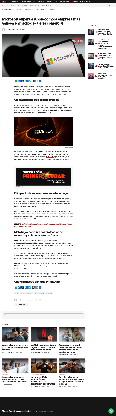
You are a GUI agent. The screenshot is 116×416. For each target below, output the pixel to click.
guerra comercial (39, 293)
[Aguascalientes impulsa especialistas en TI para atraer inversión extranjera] (15, 365)
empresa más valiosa (26, 293)
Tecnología (5, 5)
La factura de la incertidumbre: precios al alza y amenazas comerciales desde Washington (105, 44)
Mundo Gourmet (34, 5)
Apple (16, 293)
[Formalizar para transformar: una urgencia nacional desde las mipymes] (91, 32)
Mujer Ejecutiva (22, 5)
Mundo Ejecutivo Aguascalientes (16, 411)
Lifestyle (13, 5)
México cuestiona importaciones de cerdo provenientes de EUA (105, 56)
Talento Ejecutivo (46, 5)
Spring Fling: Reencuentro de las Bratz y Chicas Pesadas (105, 76)
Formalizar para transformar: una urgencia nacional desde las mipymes (105, 32)
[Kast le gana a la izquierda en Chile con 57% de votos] (91, 66)
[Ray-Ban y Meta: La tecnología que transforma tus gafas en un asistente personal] (72, 365)
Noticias (8, 9)
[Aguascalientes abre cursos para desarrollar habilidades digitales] (15, 334)
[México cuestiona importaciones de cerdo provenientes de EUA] (91, 56)
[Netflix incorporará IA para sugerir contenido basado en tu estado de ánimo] (44, 334)
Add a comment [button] (22, 304)
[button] (112, 1)
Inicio (3, 9)
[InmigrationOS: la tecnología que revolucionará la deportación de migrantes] (44, 365)
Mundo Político (35, 374)
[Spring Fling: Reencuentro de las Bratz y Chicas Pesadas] (91, 76)
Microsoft (49, 293)
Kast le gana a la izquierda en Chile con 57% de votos (106, 66)
